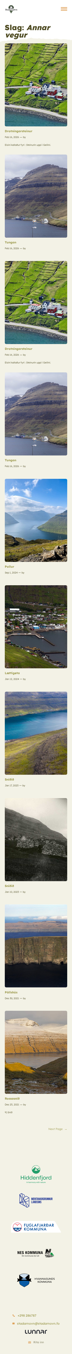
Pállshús (11, 992)
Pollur (9, 566)
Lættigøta (12, 673)
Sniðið (9, 779)
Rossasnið (12, 1098)
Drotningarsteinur (18, 131)
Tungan (10, 242)
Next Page (57, 1129)
